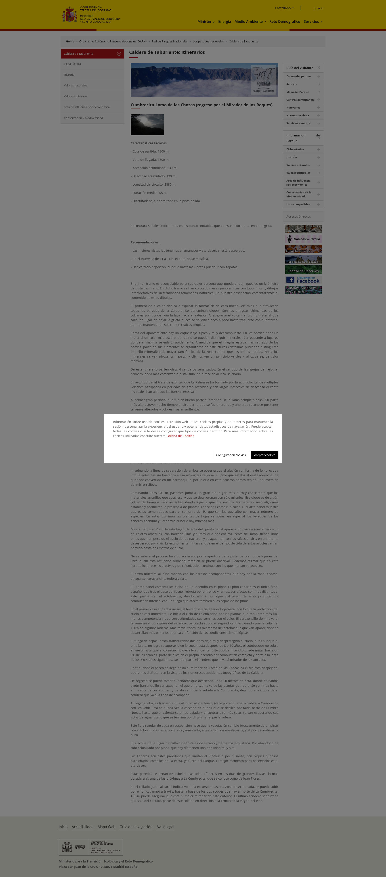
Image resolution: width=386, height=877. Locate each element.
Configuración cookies (231, 455)
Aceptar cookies (264, 455)
